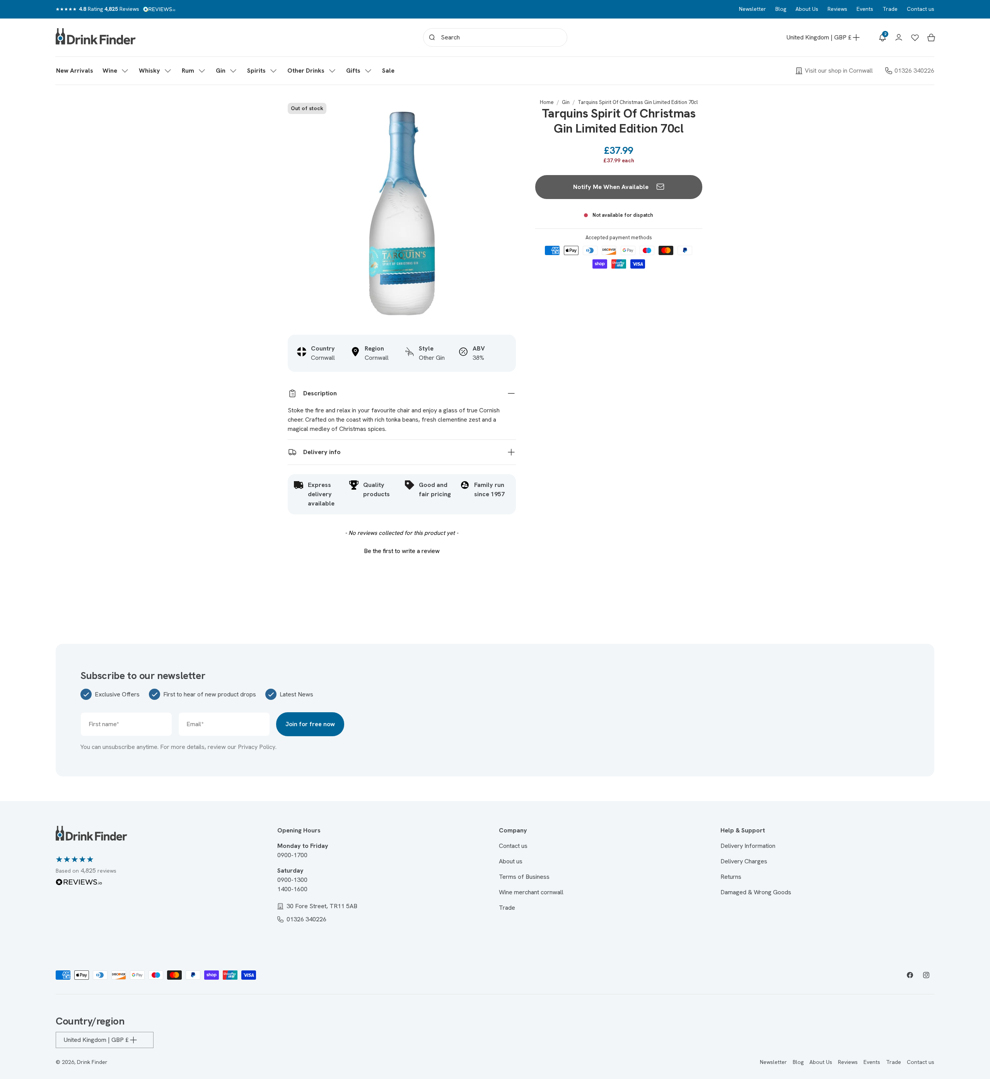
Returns (730, 877)
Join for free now (310, 724)
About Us (806, 8)
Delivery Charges (743, 861)
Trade (890, 8)
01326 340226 (914, 70)
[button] (116, 70)
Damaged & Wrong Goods (755, 892)
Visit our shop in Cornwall (839, 70)
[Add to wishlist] (505, 109)
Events (865, 8)
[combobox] (495, 37)
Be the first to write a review (402, 551)
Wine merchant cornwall (531, 892)
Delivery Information (747, 846)
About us (510, 861)
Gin (566, 102)
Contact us (920, 8)
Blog (780, 8)
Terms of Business (524, 877)
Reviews (837, 8)
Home (547, 102)
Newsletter (752, 8)
